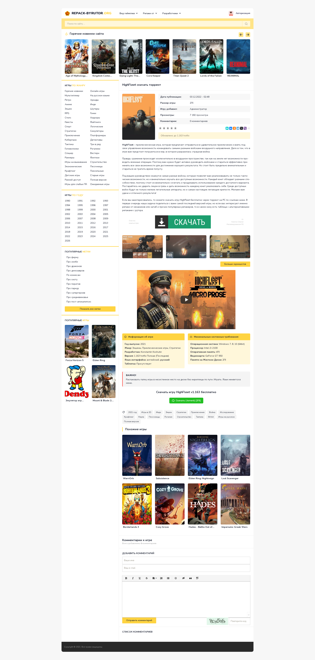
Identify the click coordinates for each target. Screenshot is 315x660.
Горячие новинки (74, 91)
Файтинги (95, 122)
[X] (241, 128)
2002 (67, 214)
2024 (92, 236)
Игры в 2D (146, 412)
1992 (92, 200)
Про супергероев (75, 292)
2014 (67, 227)
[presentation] (241, 34)
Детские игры (72, 175)
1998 (67, 209)
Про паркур (72, 288)
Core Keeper (153, 75)
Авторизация (243, 13)
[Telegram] (237, 128)
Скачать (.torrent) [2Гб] (188, 400)
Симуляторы (97, 131)
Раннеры (69, 157)
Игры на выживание (76, 162)
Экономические (73, 166)
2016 (92, 227)
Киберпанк (71, 139)
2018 (67, 231)
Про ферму (72, 257)
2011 (80, 223)
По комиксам (73, 275)
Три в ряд (95, 144)
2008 (92, 218)
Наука (141, 417)
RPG (67, 113)
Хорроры (95, 117)
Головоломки (72, 148)
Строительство (98, 162)
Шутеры (94, 108)
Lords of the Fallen (211, 75)
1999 (80, 209)
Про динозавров (75, 270)
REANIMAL (233, 75)
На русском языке (100, 95)
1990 (67, 200)
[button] (126, 578)
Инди (93, 104)
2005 (105, 214)
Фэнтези (94, 157)
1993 (105, 200)
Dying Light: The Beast (129, 77)
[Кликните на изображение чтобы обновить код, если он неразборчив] (217, 621)
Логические (96, 126)
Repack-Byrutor (91, 13)
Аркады (94, 100)
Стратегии (70, 131)
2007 (80, 218)
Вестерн (94, 153)
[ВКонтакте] (230, 128)
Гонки (93, 113)
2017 (105, 227)
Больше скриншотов (235, 264)
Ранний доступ (73, 179)
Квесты (69, 122)
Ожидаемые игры (99, 184)
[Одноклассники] (234, 128)
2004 (92, 214)
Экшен (68, 108)
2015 (80, 227)
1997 (105, 205)
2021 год (132, 412)
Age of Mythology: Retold (76, 77)
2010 (67, 223)
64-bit (211, 417)
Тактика (69, 144)
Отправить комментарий (139, 620)
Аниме (68, 104)
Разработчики (170, 13)
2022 (67, 236)
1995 (80, 205)
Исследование (227, 412)
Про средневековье (77, 297)
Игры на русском (226, 417)
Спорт (68, 126)
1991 (80, 200)
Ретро (68, 100)
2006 (67, 218)
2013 (105, 223)
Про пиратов (73, 283)
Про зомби (72, 261)
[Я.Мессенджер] (227, 128)
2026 (67, 240)
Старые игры (97, 175)
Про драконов (74, 266)
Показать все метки (90, 308)
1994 (67, 205)
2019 (80, 231)
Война (212, 412)
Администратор (198, 109)
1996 (92, 205)
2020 (92, 231)
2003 (80, 214)
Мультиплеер (72, 95)
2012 (92, 223)
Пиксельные (97, 170)
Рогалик (168, 417)
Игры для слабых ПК (76, 184)
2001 (105, 209)
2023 (80, 236)
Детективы (96, 139)
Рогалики (95, 148)
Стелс (68, 117)
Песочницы (96, 166)
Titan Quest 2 (181, 75)
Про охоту (71, 279)
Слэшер (69, 153)
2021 (105, 231)
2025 (105, 236)
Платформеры (98, 135)
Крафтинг (70, 170)
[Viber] (245, 128)
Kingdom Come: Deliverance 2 (101, 77)
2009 (105, 218)
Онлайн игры (97, 91)
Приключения (72, 135)
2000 (92, 209)
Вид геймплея (127, 13)
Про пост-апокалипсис (78, 301)
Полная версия (98, 179)
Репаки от (148, 13)
